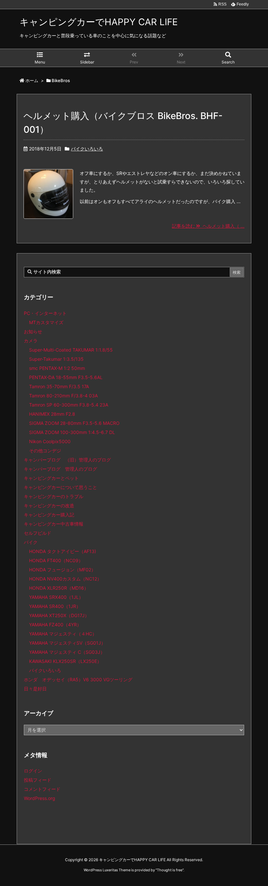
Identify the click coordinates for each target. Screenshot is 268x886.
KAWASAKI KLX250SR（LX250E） (65, 661)
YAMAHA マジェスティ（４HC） (63, 633)
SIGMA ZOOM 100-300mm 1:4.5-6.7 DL (72, 432)
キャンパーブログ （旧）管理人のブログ (67, 459)
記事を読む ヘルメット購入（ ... (208, 226)
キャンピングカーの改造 (49, 505)
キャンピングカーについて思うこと (60, 487)
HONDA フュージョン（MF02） (62, 569)
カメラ (31, 340)
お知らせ (33, 331)
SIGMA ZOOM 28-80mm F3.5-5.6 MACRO (74, 423)
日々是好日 (35, 688)
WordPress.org (39, 798)
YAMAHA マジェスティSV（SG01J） (67, 643)
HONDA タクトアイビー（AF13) (62, 551)
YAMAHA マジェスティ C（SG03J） (67, 652)
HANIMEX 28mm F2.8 (52, 414)
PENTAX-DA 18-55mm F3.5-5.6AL (66, 377)
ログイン (33, 770)
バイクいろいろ (87, 148)
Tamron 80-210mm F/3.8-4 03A (63, 395)
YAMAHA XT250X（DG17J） (59, 615)
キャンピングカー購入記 (49, 514)
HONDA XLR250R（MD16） (59, 588)
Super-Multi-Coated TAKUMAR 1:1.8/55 (71, 350)
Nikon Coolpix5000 (50, 441)
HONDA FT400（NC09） (56, 560)
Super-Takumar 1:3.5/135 (56, 359)
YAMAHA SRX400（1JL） (56, 597)
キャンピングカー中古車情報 (53, 524)
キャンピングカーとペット (51, 478)
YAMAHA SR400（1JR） (55, 606)
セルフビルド (37, 533)
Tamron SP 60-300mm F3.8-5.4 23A (68, 405)
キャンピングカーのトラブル (53, 496)
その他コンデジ (45, 450)
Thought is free (169, 870)
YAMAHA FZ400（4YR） (55, 624)
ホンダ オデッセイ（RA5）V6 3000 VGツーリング (78, 679)
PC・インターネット (45, 313)
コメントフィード (42, 789)
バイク (31, 542)
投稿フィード (37, 780)
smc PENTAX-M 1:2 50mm (57, 368)
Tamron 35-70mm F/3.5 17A (59, 386)
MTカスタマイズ (46, 322)
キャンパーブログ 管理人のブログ (60, 469)
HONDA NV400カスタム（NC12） (65, 579)
